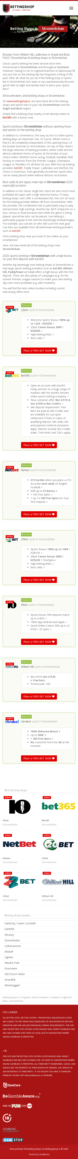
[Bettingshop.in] (19, 8)
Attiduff (9, 951)
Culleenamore (13, 946)
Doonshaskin (12, 940)
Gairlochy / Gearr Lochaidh (20, 923)
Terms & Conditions (39, 1154)
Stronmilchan (46, 310)
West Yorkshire (40, 997)
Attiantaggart (12, 985)
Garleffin (10, 929)
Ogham (9, 957)
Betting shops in (11, 997)
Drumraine (11, 968)
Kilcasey (9, 934)
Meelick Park (12, 963)
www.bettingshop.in (18, 101)
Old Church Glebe (15, 974)
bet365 (7, 117)
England (26, 997)
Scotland (54, 997)
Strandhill (10, 979)
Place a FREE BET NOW (37, 350)
